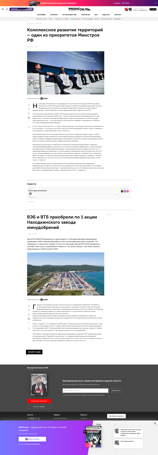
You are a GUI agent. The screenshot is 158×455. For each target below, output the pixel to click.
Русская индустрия (69, 14)
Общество (106, 14)
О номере (117, 3)
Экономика (41, 14)
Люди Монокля (107, 19)
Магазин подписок (118, 416)
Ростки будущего (88, 19)
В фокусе (59, 19)
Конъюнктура (75, 19)
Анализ (66, 19)
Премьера (117, 19)
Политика (54, 14)
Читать (135, 10)
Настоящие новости (127, 441)
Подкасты (31, 184)
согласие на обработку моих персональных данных (88, 395)
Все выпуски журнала (60, 418)
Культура (117, 14)
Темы (50, 19)
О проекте (83, 418)
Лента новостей (41, 19)
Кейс (97, 19)
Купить (127, 3)
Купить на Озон (33, 439)
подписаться (143, 10)
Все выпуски (31, 201)
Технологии (85, 14)
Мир (96, 14)
